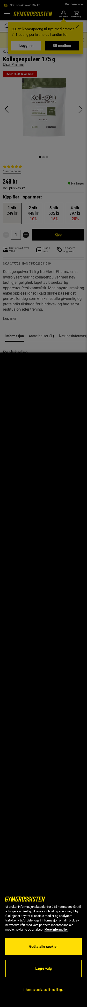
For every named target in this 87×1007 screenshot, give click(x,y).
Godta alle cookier (43, 946)
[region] (43, 679)
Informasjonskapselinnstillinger (44, 990)
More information (56, 929)
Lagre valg (43, 968)
